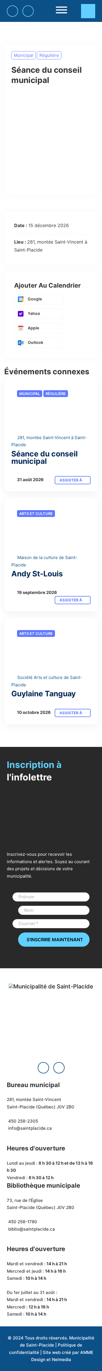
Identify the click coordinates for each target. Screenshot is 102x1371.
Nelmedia (61, 1359)
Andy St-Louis (37, 573)
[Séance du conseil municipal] (51, 409)
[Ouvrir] (61, 11)
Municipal (23, 55)
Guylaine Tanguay (43, 693)
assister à (71, 480)
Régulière (49, 55)
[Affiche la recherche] (88, 11)
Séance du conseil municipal (44, 457)
